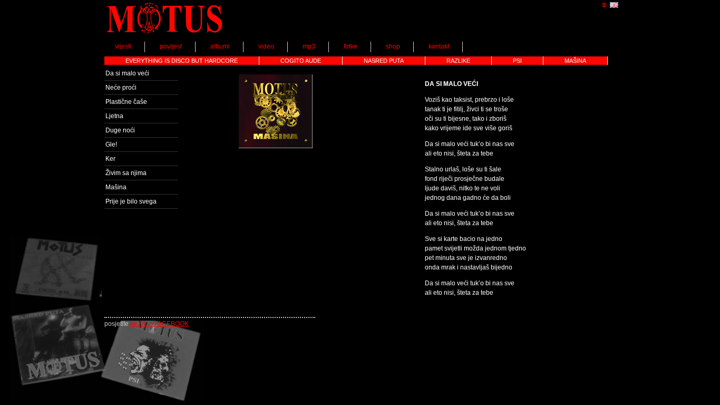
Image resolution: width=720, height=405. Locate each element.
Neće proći (121, 87)
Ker (110, 158)
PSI (517, 60)
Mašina (116, 187)
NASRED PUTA (384, 60)
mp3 (309, 46)
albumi (220, 46)
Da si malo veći (127, 73)
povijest (171, 46)
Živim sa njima (126, 173)
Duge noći (120, 130)
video (266, 46)
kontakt (439, 46)
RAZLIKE (458, 60)
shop (393, 46)
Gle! (111, 144)
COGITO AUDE (300, 60)
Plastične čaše (126, 101)
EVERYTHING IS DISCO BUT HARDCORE (181, 60)
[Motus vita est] (165, 34)
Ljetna (114, 116)
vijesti (123, 46)
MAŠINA (575, 60)
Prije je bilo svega (131, 201)
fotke (350, 46)
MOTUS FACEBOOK (159, 323)
